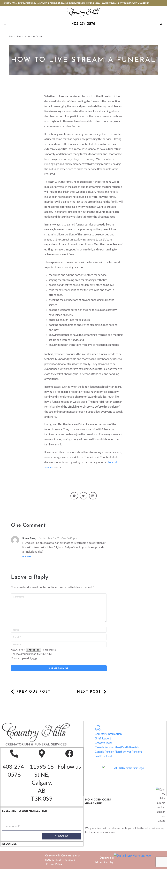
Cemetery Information (108, 734)
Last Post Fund (103, 756)
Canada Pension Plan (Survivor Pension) (118, 751)
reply (28, 557)
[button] (74, 495)
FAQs (98, 729)
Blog (97, 725)
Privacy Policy (54, 864)
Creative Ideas (103, 743)
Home (12, 36)
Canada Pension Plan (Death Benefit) (117, 747)
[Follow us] (69, 753)
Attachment (18, 649)
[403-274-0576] (14, 753)
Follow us (69, 766)
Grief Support (103, 738)
